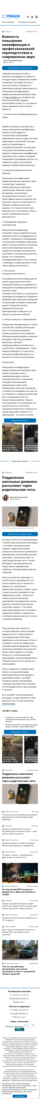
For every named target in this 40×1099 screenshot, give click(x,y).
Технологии (8, 472)
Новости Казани (10, 852)
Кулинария (8, 826)
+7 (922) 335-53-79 (18, 1010)
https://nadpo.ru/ (12, 97)
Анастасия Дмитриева (12, 60)
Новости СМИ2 (8, 424)
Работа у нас (19, 1017)
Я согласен (19, 1096)
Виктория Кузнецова (19, 497)
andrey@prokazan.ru (19, 998)
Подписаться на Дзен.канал (20, 68)
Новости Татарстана (11, 811)
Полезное (8, 31)
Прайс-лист (19, 1002)
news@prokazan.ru (19, 1013)
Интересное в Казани (12, 963)
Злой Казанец (8, 704)
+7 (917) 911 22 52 (18, 995)
